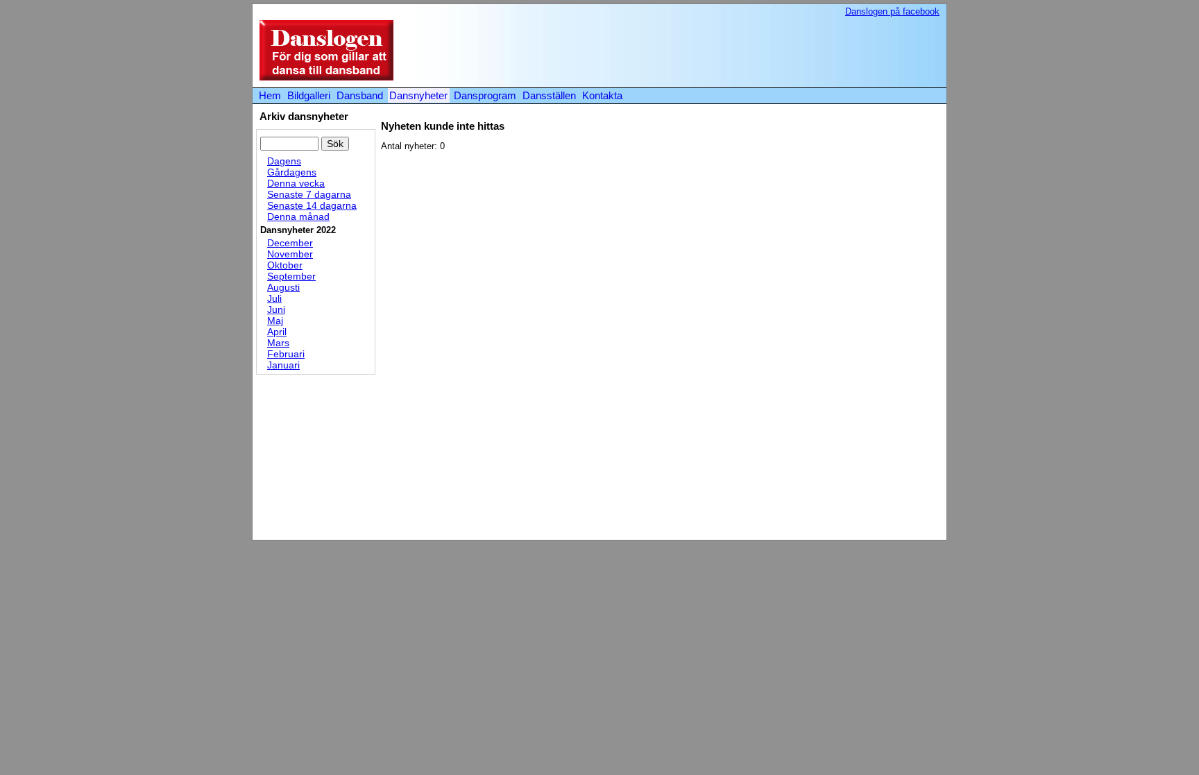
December (290, 242)
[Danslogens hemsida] (323, 77)
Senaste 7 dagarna (309, 194)
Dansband (360, 95)
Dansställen (549, 95)
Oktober (285, 265)
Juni (276, 309)
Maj (275, 320)
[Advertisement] (685, 51)
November (290, 253)
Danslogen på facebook (892, 11)
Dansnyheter (418, 95)
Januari (283, 365)
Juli (274, 298)
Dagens (284, 161)
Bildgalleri (308, 95)
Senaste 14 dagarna (312, 205)
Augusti (283, 287)
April (277, 331)
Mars (278, 342)
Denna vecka (296, 183)
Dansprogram (485, 95)
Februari (286, 353)
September (291, 276)
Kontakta (602, 95)
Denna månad (298, 216)
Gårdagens (291, 172)
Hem (270, 95)
